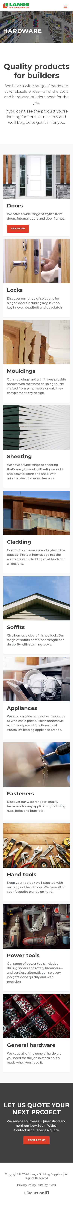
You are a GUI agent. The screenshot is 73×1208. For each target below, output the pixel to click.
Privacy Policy (26, 1185)
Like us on (34, 1193)
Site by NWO (47, 1185)
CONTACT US (36, 1139)
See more (18, 228)
